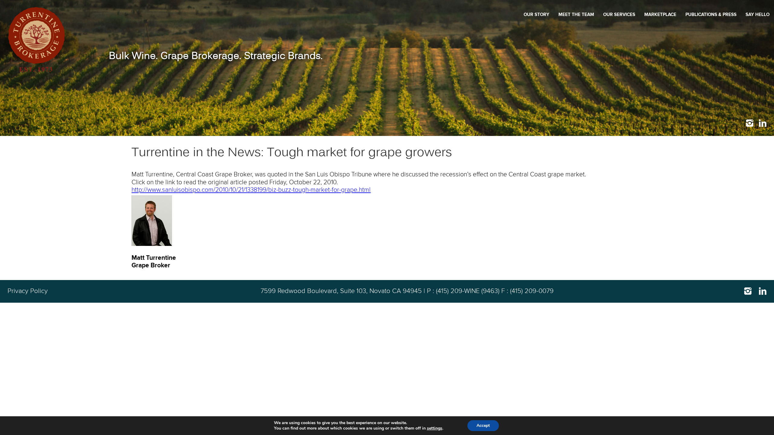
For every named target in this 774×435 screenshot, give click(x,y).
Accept (483, 425)
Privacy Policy (28, 291)
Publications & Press (711, 14)
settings (434, 428)
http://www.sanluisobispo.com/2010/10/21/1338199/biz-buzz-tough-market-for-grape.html (251, 190)
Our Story (536, 14)
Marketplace (660, 14)
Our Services (619, 14)
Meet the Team (576, 14)
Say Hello (757, 14)
